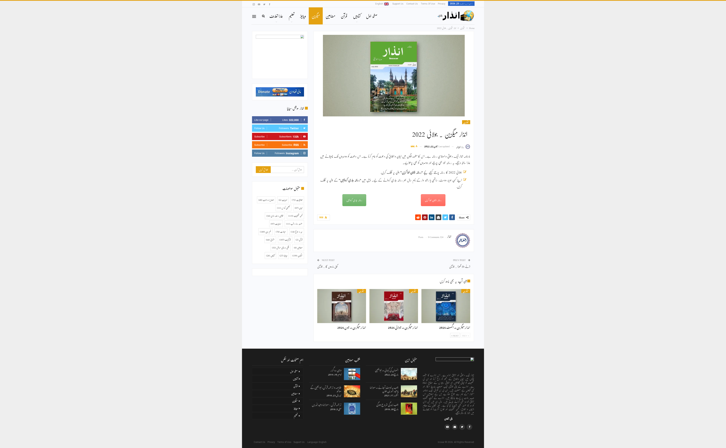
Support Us (397, 3)
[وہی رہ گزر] (352, 374)
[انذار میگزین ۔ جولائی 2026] (393, 306)
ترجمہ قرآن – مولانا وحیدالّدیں (326, 404)
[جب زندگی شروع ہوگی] (409, 409)
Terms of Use (428, 3)
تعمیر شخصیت (295, 216)
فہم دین (265, 232)
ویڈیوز (303, 16)
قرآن (344, 16)
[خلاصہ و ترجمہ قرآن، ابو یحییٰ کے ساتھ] (352, 391)
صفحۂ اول (371, 16)
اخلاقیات (297, 200)
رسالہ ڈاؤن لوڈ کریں (433, 200)
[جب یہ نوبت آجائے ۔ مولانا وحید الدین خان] (409, 391)
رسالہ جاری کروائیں (354, 200)
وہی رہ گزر (335, 369)
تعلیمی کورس (283, 208)
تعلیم (291, 16)
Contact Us (412, 3)
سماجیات (276, 224)
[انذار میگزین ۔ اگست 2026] (445, 306)
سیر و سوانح (296, 232)
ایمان (298, 208)
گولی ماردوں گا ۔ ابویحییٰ (327, 266)
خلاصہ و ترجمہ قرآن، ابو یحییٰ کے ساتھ (325, 389)
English (379, 3)
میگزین (316, 16)
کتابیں (356, 16)
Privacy (441, 3)
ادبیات (283, 200)
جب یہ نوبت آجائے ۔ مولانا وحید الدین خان (384, 389)
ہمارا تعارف (276, 16)
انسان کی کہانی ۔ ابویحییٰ (386, 369)
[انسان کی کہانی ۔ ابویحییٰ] (409, 374)
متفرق (270, 240)
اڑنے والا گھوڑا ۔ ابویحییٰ (459, 266)
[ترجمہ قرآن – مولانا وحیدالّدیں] (352, 409)
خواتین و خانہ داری (274, 216)
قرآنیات (285, 240)
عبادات (281, 232)
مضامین (330, 16)
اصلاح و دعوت (266, 200)
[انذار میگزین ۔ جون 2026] (341, 306)
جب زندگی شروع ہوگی (387, 404)
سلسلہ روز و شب (294, 224)
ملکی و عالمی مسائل (280, 248)
